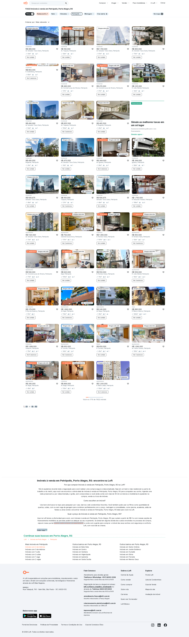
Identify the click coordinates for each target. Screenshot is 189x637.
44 (26, 407)
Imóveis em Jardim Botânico (130, 549)
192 (36, 407)
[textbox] (49, 3)
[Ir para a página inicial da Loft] (26, 3)
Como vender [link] (126, 580)
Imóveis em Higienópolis (81, 554)
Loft (25, 539)
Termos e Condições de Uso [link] (71, 625)
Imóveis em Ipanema (80, 557)
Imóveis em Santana (80, 552)
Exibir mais (41, 530)
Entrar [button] (163, 3)
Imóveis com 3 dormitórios (35, 549)
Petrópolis (53, 539)
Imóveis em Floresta (127, 557)
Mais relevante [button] (41, 22)
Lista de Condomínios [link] (153, 580)
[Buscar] (66, 3)
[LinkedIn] (159, 625)
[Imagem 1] (42, 43)
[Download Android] (30, 616)
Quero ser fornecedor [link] (129, 599)
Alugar (113, 3)
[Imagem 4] (152, 80)
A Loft (153, 3)
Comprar (102, 3)
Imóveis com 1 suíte (32, 552)
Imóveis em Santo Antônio (129, 547)
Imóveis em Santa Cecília (81, 559)
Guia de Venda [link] (150, 585)
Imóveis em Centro (79, 549)
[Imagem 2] (114, 80)
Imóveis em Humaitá (127, 552)
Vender (124, 3)
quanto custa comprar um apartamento (69, 523)
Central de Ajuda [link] (127, 575)
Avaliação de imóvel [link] (152, 594)
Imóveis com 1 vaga (32, 557)
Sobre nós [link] (125, 589)
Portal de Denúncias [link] (29, 625)
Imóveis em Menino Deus (129, 559)
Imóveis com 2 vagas (33, 559)
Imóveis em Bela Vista (80, 547)
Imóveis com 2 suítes (33, 554)
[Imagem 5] (118, 80)
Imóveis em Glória (126, 554)
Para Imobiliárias (139, 3)
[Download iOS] (45, 616)
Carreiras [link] (124, 594)
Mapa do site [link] (150, 589)
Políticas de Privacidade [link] (49, 625)
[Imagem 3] (80, 80)
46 (32, 407)
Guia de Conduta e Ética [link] (94, 625)
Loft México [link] (125, 604)
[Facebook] (165, 625)
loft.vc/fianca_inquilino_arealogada (98, 587)
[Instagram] (152, 625)
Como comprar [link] (126, 585)
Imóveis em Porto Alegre (38, 539)
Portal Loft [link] (149, 575)
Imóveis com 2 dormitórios (35, 547)
